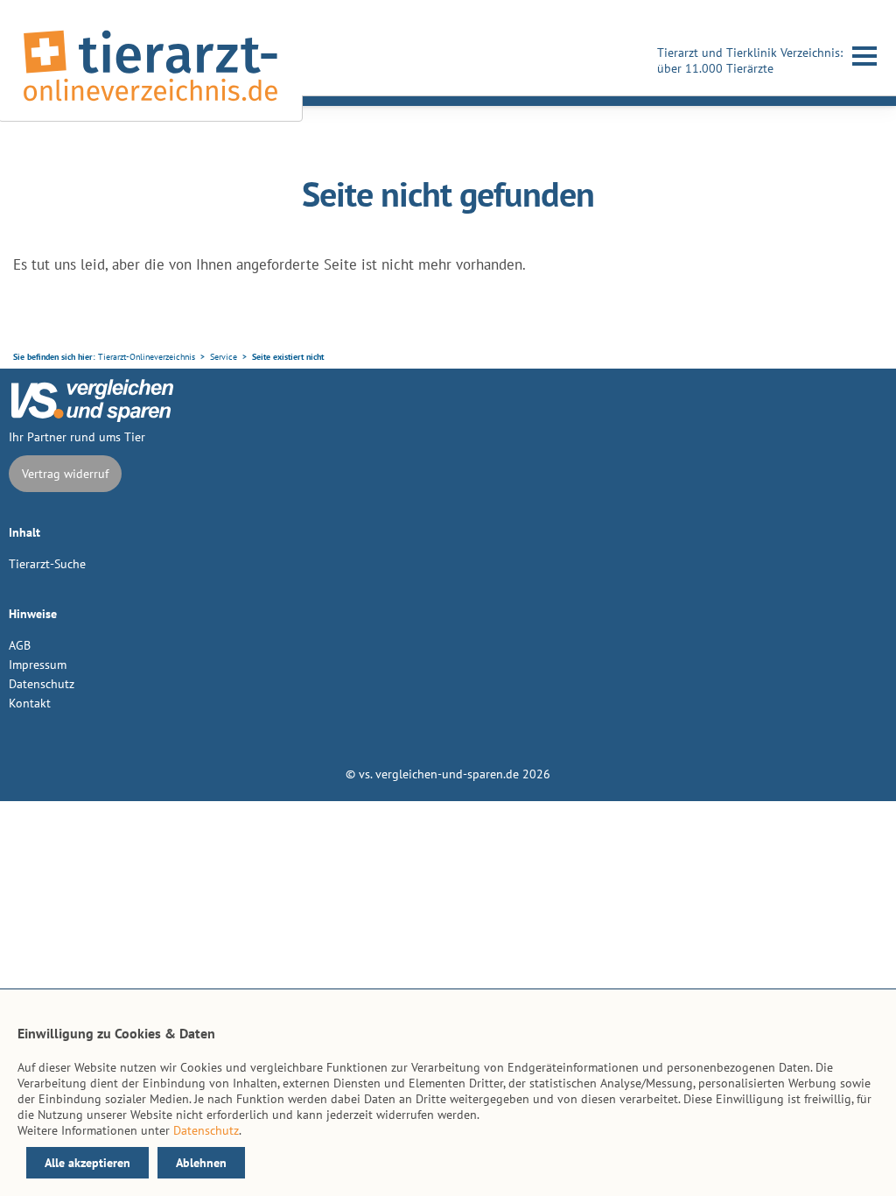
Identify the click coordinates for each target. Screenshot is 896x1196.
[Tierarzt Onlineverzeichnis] (151, 104)
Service (223, 356)
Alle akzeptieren (87, 1163)
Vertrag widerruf (65, 474)
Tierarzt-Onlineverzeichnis (146, 356)
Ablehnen (201, 1163)
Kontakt (30, 703)
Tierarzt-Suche (47, 564)
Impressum (37, 664)
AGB (20, 645)
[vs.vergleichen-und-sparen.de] (92, 418)
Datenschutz (41, 684)
